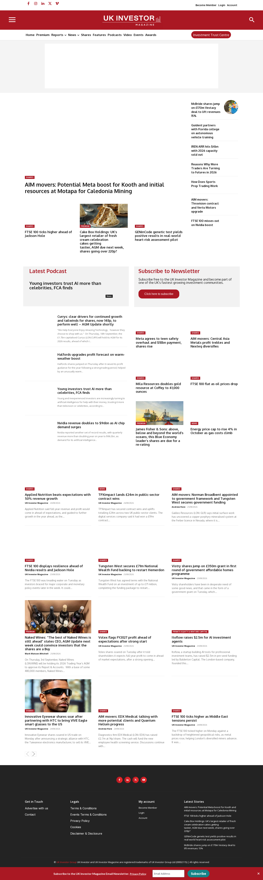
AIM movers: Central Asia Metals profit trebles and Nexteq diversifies (210, 342)
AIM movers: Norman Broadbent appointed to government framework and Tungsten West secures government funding (205, 498)
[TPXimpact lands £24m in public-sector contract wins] (131, 473)
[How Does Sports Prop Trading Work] (231, 185)
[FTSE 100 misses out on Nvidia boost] (231, 224)
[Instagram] (35, 3)
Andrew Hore (178, 506)
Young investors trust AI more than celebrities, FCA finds (65, 285)
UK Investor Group (67, 862)
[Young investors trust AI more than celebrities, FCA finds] (115, 288)
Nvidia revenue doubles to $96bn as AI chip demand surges (91, 425)
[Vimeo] (57, 3)
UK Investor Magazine (36, 503)
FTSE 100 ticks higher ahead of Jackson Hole (48, 234)
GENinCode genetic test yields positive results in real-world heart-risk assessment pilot (158, 236)
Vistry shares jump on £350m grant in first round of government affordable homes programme (204, 570)
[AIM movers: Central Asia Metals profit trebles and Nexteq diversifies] (214, 322)
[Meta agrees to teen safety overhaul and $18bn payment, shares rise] (159, 322)
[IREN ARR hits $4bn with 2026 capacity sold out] (231, 150)
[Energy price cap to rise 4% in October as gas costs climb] (214, 413)
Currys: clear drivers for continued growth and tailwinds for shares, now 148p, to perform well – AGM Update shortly (89, 320)
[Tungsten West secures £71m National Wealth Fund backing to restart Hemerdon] (131, 545)
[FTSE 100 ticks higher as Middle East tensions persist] (205, 695)
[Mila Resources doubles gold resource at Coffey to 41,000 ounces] (159, 368)
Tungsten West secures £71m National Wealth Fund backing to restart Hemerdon (131, 568)
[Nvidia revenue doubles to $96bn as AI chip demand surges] (40, 432)
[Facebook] (28, 3)
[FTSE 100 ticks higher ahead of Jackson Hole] (49, 216)
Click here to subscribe (158, 293)
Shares (29, 177)
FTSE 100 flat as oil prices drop (214, 384)
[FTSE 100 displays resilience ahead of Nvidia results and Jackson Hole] (58, 545)
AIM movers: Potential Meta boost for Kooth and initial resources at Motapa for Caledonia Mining (94, 187)
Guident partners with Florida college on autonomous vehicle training (205, 131)
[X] (49, 3)
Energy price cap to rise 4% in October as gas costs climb (214, 431)
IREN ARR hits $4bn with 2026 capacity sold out (204, 150)
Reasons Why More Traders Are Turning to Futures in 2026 (205, 168)
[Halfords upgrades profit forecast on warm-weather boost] (40, 364)
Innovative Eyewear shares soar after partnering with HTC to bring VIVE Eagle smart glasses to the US (56, 720)
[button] (252, 20)
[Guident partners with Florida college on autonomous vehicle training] (231, 128)
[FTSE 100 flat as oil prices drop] (214, 368)
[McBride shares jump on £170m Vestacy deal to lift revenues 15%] (231, 107)
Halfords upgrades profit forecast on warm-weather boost (91, 356)
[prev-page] (27, 754)
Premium (85, 226)
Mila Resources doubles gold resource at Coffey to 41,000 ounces (158, 387)
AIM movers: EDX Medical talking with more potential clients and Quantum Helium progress (128, 720)
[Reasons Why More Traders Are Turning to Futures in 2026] (231, 168)
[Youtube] (143, 780)
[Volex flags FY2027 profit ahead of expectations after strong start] (131, 616)
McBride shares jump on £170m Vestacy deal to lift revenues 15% (209, 846)
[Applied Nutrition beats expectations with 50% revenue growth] (58, 473)
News (109, 296)
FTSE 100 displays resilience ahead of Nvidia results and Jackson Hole (54, 568)
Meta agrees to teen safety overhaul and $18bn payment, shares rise (158, 342)
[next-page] (33, 754)
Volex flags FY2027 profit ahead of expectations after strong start (124, 639)
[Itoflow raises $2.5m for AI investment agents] (205, 616)
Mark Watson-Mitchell (36, 653)
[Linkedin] (42, 3)
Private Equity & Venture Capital (190, 632)
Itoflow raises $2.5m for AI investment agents (201, 639)
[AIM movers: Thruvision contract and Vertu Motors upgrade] (231, 203)
